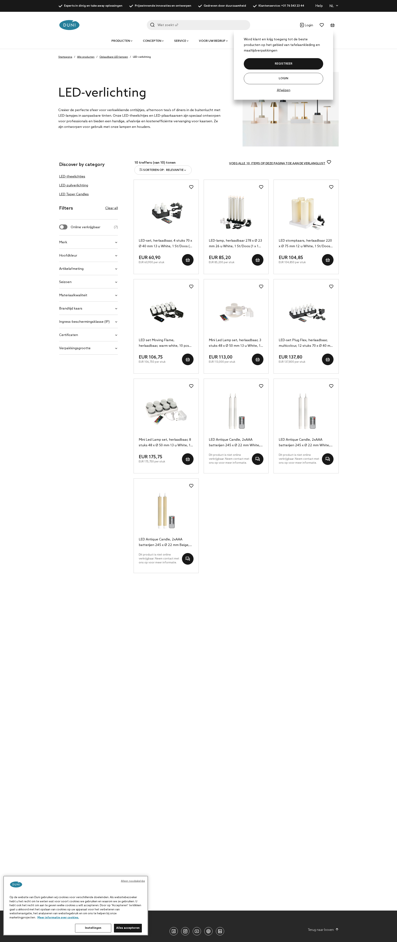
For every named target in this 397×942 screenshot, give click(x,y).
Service (180, 41)
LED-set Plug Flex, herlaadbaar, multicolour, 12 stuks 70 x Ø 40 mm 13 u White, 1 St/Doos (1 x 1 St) (306, 343)
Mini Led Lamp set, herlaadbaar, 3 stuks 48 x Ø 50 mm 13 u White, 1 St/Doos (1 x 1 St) (235, 343)
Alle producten (85, 57)
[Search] (152, 25)
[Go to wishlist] (322, 25)
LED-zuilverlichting (73, 185)
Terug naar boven (321, 930)
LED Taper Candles (74, 194)
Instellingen (93, 928)
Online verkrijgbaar (94, 227)
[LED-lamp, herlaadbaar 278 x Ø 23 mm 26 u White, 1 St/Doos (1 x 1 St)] (236, 212)
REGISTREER (283, 64)
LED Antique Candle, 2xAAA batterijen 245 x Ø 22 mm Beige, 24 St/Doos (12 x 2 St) (164, 543)
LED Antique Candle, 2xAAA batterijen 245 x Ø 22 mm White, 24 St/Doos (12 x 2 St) (234, 443)
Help (319, 6)
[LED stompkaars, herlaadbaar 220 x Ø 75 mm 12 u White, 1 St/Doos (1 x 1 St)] (306, 212)
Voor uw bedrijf (212, 41)
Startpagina (65, 57)
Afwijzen (283, 90)
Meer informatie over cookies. (58, 917)
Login (283, 78)
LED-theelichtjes (72, 177)
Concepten (152, 41)
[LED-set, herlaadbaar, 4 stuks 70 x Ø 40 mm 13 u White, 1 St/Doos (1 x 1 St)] (166, 212)
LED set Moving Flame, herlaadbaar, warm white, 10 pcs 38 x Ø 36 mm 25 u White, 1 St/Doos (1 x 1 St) (164, 343)
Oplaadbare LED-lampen (113, 57)
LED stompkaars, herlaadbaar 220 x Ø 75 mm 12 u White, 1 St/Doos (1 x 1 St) (305, 244)
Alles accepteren (128, 928)
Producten (120, 41)
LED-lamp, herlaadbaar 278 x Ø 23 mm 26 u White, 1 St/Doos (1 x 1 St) (235, 244)
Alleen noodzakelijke (133, 881)
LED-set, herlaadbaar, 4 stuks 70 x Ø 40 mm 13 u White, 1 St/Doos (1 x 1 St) (165, 244)
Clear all (111, 208)
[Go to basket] (332, 25)
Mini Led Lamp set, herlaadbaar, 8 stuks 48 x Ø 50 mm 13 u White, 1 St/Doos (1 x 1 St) (165, 443)
